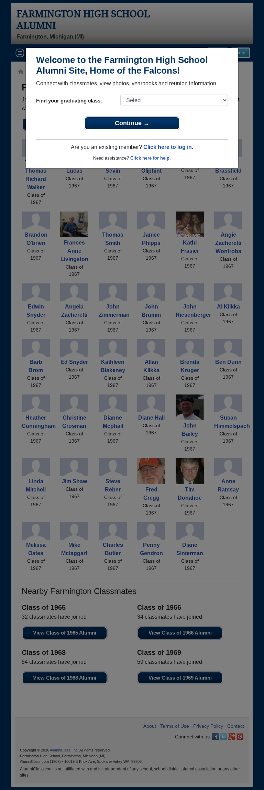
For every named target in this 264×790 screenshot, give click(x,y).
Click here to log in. (168, 147)
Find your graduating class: (69, 101)
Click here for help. (150, 158)
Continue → (132, 123)
